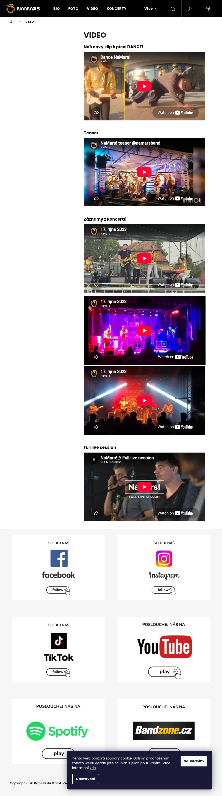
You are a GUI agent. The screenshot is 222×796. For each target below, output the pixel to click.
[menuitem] (56, 8)
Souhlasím (194, 761)
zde (93, 767)
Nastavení (85, 778)
